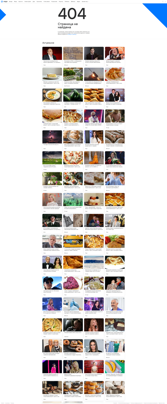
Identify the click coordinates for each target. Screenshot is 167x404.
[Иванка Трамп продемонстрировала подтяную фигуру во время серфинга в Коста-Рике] (73, 370)
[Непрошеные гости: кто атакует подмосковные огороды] (115, 119)
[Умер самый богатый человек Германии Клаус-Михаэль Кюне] (52, 244)
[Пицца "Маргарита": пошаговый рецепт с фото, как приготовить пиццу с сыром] (94, 244)
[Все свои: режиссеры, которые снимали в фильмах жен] (52, 349)
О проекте (115, 403)
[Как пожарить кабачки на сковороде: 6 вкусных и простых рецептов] (52, 98)
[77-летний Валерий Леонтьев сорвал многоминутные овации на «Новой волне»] (115, 161)
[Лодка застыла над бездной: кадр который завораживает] (73, 203)
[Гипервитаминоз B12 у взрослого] (73, 328)
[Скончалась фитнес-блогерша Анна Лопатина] (52, 286)
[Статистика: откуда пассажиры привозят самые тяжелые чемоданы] (73, 244)
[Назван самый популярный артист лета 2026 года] (115, 223)
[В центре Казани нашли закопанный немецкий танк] (73, 223)
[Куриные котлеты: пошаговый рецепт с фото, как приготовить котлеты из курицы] (115, 244)
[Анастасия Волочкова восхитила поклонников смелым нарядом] (52, 203)
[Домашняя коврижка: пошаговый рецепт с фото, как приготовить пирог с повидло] (115, 265)
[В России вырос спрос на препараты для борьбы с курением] (115, 182)
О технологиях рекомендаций (123, 403)
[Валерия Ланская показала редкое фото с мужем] (94, 140)
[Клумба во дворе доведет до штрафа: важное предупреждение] (52, 182)
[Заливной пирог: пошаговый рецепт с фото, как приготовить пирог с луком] (52, 119)
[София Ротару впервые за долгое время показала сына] (94, 307)
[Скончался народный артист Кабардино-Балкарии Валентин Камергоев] (115, 286)
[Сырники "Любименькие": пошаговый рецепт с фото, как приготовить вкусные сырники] (115, 77)
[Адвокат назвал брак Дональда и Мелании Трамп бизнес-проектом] (94, 223)
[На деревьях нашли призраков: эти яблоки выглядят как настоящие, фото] (94, 286)
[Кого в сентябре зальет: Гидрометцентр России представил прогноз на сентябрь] (52, 161)
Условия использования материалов (151, 403)
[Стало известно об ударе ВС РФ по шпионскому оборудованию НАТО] (94, 77)
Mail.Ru (2, 403)
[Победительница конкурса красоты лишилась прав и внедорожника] (94, 328)
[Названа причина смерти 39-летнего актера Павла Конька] (94, 56)
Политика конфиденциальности (137, 403)
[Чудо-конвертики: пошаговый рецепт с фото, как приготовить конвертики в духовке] (94, 98)
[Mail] (2, 1)
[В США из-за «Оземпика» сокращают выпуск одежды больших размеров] (115, 349)
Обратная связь (162, 403)
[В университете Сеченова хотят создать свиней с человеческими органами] (115, 140)
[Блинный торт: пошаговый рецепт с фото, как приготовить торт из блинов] (115, 328)
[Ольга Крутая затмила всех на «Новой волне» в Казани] (52, 265)
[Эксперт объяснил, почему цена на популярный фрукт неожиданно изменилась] (115, 370)
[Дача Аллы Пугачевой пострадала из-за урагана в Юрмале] (52, 307)
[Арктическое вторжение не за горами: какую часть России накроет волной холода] (94, 265)
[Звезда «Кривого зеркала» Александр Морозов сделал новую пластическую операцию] (115, 56)
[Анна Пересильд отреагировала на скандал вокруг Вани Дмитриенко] (94, 370)
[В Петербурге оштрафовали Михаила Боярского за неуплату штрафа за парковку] (52, 223)
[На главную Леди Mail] (5, 1)
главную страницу (72, 34)
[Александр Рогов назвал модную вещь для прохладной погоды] (115, 307)
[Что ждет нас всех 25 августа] (52, 140)
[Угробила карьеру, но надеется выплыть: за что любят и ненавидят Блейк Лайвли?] (94, 161)
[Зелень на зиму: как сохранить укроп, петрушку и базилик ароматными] (73, 77)
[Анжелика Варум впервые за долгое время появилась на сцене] (52, 370)
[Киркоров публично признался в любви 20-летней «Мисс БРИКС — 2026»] (94, 119)
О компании (7, 403)
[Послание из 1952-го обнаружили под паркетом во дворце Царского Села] (73, 56)
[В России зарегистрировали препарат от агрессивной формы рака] (73, 307)
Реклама (12, 403)
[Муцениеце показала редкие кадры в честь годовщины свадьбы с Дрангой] (94, 349)
